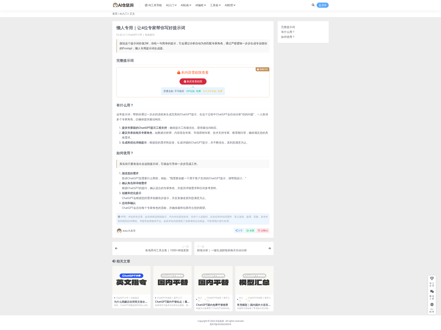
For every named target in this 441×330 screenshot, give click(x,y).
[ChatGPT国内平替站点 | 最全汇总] (172, 280)
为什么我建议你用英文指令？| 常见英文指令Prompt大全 (131, 303)
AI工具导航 (155, 5)
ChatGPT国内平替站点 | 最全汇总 (172, 303)
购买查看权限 (194, 81)
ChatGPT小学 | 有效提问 (141, 34)
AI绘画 (185, 5)
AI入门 (170, 5)
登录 (324, 5)
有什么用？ (288, 32)
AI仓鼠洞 (220, 321)
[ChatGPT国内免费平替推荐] (213, 280)
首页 (114, 13)
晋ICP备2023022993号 (220, 324)
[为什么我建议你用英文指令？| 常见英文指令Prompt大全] (131, 280)
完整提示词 (288, 27)
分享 (240, 230)
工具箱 (214, 5)
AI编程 (199, 5)
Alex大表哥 (129, 230)
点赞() (264, 230)
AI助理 (229, 5)
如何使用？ (288, 37)
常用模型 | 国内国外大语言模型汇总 (254, 306)
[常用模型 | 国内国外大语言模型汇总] (254, 280)
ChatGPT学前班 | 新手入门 (169, 297)
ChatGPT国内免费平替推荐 (212, 304)
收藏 (252, 230)
